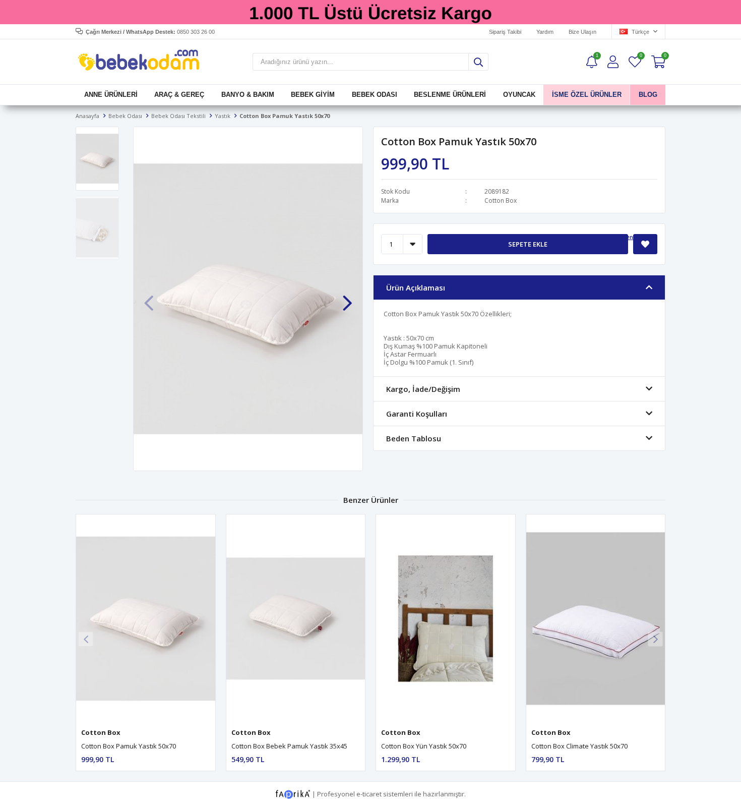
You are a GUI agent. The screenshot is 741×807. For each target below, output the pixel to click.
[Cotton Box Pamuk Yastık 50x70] (145, 618)
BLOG (647, 94)
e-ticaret (369, 793)
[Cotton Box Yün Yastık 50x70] (445, 618)
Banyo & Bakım (247, 94)
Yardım (544, 32)
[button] (347, 298)
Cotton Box (500, 200)
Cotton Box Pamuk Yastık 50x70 (128, 746)
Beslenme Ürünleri (450, 94)
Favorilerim (640, 56)
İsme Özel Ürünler (587, 94)
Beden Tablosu (636, 237)
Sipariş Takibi (505, 32)
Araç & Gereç (179, 94)
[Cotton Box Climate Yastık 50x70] (595, 618)
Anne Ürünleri (111, 94)
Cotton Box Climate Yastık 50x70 (579, 746)
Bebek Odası (374, 94)
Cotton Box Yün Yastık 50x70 (423, 746)
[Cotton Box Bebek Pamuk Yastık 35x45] (295, 618)
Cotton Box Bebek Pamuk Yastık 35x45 (289, 746)
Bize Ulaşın (582, 32)
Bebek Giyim (313, 94)
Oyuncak (519, 94)
